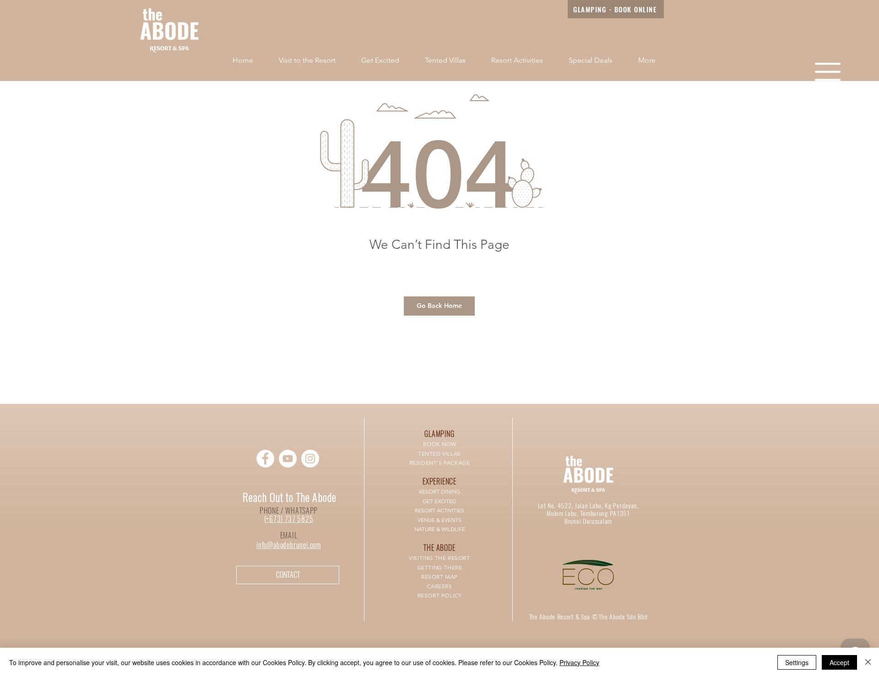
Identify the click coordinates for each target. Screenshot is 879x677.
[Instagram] (310, 458)
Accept (839, 662)
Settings (796, 662)
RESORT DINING (439, 491)
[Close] (868, 662)
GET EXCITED (439, 501)
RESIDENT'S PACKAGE (439, 462)
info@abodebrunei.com (288, 545)
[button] (828, 72)
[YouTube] (288, 458)
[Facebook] (265, 458)
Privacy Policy (579, 662)
